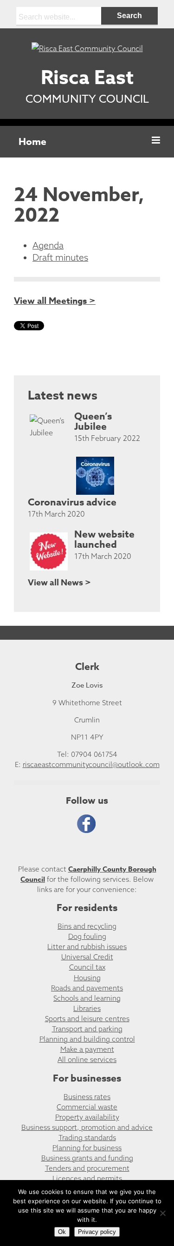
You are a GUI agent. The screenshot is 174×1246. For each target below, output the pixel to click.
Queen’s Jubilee (93, 421)
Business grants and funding (87, 1158)
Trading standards (87, 1137)
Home (32, 142)
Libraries (87, 1008)
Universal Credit (87, 956)
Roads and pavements (87, 988)
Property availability (87, 1117)
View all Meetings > (55, 301)
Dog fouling (87, 936)
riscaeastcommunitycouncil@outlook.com (91, 764)
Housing (87, 977)
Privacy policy (97, 1231)
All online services (87, 1059)
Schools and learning (87, 998)
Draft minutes (60, 257)
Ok (62, 1231)
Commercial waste (87, 1106)
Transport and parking (87, 1028)
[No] (162, 1213)
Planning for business (87, 1147)
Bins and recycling (87, 926)
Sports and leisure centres (87, 1018)
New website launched (104, 539)
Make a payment (87, 1049)
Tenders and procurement (87, 1168)
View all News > (59, 583)
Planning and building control (87, 1039)
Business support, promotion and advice (87, 1127)
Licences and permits (87, 1178)
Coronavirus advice (72, 502)
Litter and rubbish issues (87, 946)
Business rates (87, 1096)
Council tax (87, 967)
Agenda (48, 245)
